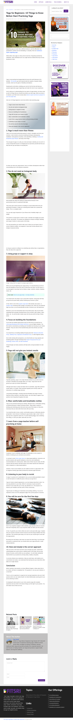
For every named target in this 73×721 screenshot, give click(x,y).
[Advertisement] (25, 70)
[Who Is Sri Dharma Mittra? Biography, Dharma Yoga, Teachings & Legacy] (12, 620)
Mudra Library (29, 695)
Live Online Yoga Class (54, 699)
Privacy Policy (30, 714)
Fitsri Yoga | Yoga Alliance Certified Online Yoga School (14, 719)
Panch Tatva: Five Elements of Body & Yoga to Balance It (39, 627)
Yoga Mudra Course (54, 695)
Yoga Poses (54, 59)
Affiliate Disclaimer (31, 710)
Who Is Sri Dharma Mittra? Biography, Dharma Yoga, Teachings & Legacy (12, 628)
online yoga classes (20, 458)
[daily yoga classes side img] (59, 96)
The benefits (14, 81)
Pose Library (36, 695)
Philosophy (54, 52)
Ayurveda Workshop (54, 703)
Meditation (54, 50)
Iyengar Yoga (9, 305)
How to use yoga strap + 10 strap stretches (24, 294)
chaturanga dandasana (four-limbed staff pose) (17, 324)
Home (35, 2)
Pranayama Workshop (54, 701)
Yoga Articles (55, 55)
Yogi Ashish (9, 18)
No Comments (23, 18)
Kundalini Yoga (55, 48)
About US (66, 2)
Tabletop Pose (13, 334)
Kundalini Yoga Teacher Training (57, 707)
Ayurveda (54, 45)
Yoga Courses (57, 2)
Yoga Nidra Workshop (54, 705)
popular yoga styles (23, 303)
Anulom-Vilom (15, 341)
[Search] (66, 11)
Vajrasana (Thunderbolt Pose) (24, 334)
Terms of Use (30, 712)
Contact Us (29, 708)
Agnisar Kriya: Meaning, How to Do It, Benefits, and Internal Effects (25, 627)
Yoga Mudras (55, 57)
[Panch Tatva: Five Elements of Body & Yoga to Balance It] (39, 620)
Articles (41, 2)
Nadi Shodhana (24, 341)
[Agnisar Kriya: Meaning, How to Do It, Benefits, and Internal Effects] (26, 620)
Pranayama (54, 53)
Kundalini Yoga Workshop (55, 697)
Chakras (53, 46)
